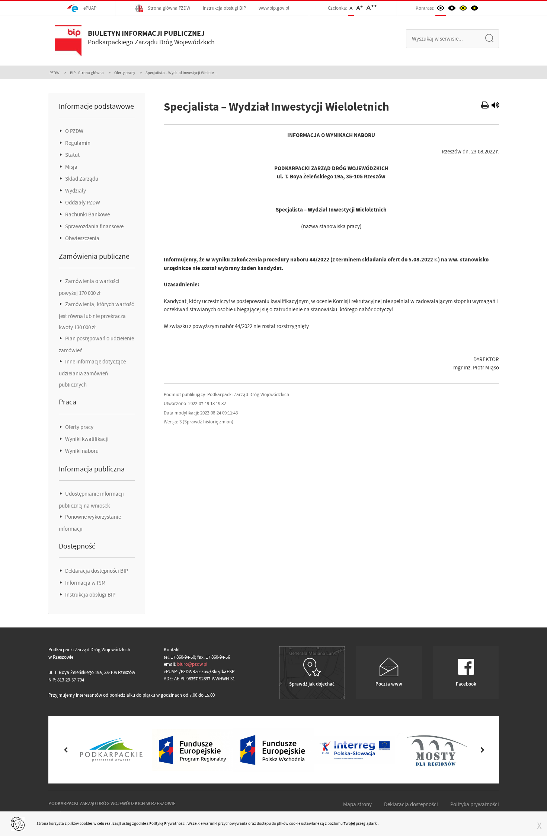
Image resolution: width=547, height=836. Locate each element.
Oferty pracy (124, 72)
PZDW (54, 72)
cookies (86, 823)
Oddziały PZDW (82, 202)
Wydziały (75, 190)
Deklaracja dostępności (411, 804)
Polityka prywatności (474, 804)
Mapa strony (357, 804)
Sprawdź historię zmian (208, 422)
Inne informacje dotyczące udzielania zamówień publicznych (92, 373)
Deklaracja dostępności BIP (96, 571)
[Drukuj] (485, 106)
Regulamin (77, 143)
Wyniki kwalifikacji (86, 439)
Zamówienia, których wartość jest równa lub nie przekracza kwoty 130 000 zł (96, 316)
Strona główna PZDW (168, 8)
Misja (70, 167)
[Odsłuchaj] (495, 106)
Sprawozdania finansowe (94, 226)
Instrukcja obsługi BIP (224, 8)
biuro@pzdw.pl (192, 664)
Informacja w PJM (85, 583)
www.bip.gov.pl (274, 8)
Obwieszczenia (81, 238)
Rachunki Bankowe (87, 214)
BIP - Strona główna (87, 72)
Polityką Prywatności (167, 823)
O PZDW (73, 131)
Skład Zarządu (81, 178)
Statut (72, 155)
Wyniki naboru (81, 451)
